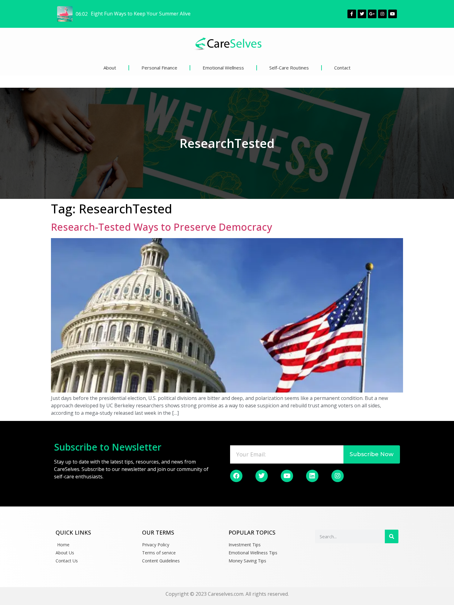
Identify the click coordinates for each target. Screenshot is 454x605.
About (109, 68)
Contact (342, 68)
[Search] (391, 536)
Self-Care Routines (289, 68)
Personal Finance (159, 68)
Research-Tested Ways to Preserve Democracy (161, 226)
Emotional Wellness (223, 68)
